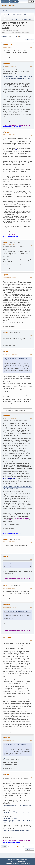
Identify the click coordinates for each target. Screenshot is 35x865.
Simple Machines (21, 861)
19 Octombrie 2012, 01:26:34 (9, 740)
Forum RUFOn (8, 5)
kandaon (7, 637)
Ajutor (9, 859)
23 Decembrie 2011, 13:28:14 (10, 66)
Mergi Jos (4, 36)
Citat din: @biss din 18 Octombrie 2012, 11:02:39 (17, 563)
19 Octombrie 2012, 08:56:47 (9, 776)
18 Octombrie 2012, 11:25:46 (9, 559)
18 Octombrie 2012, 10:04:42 (10, 418)
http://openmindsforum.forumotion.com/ (14, 758)
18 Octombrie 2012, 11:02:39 (9, 541)
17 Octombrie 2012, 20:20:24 (9, 244)
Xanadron (7, 64)
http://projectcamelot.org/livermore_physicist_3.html (17, 812)
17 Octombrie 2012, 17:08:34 (9, 134)
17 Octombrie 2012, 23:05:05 (10, 354)
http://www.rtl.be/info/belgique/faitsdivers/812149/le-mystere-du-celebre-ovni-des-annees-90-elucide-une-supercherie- (17, 78)
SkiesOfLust (8, 44)
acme (6, 351)
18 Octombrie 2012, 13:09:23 (9, 607)
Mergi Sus (4, 846)
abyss (6, 242)
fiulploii (7, 738)
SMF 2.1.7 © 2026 (14, 861)
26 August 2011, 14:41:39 (8, 47)
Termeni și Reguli (16, 859)
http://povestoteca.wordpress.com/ (12, 126)
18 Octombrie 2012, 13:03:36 (9, 588)
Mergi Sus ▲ (24, 859)
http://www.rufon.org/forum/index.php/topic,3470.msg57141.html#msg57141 (17, 487)
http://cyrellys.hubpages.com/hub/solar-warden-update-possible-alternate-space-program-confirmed (17, 831)
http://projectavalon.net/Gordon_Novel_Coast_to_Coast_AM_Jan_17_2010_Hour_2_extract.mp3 (17, 820)
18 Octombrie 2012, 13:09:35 (9, 640)
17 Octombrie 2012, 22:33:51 (9, 335)
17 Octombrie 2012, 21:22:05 (9, 277)
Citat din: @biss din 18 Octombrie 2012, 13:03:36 (17, 611)
